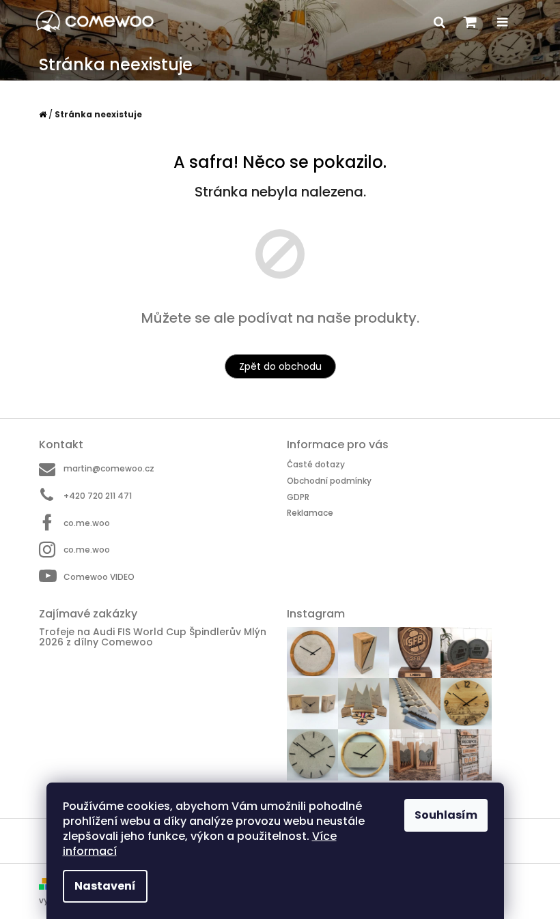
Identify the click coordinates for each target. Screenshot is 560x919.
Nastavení (105, 886)
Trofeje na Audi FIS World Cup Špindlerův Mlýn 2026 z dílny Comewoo (152, 637)
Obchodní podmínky (329, 480)
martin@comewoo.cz (109, 468)
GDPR (298, 497)
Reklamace (310, 513)
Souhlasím (446, 815)
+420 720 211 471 (98, 495)
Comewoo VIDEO (99, 577)
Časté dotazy (316, 464)
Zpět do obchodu (280, 366)
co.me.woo (87, 523)
